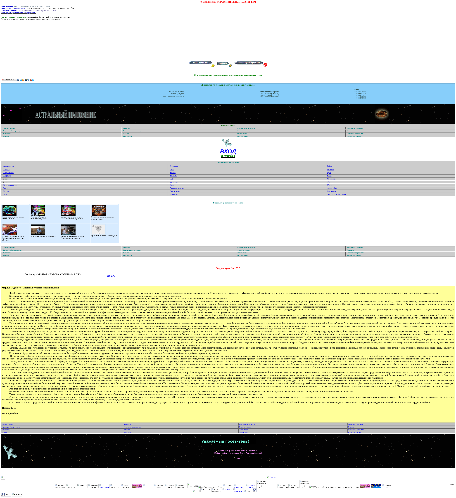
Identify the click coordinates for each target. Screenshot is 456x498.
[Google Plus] (31, 79)
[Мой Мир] (26, 79)
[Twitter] (21, 79)
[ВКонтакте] (18, 79)
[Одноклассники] (23, 79)
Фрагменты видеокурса (39, 219)
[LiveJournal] (28, 79)
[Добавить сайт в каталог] (255, 491)
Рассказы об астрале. (38, 217)
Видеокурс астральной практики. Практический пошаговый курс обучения (14, 238)
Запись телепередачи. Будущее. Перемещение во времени (73, 237)
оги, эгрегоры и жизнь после (72, 217)
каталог (452, 484)
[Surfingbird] (33, 79)
